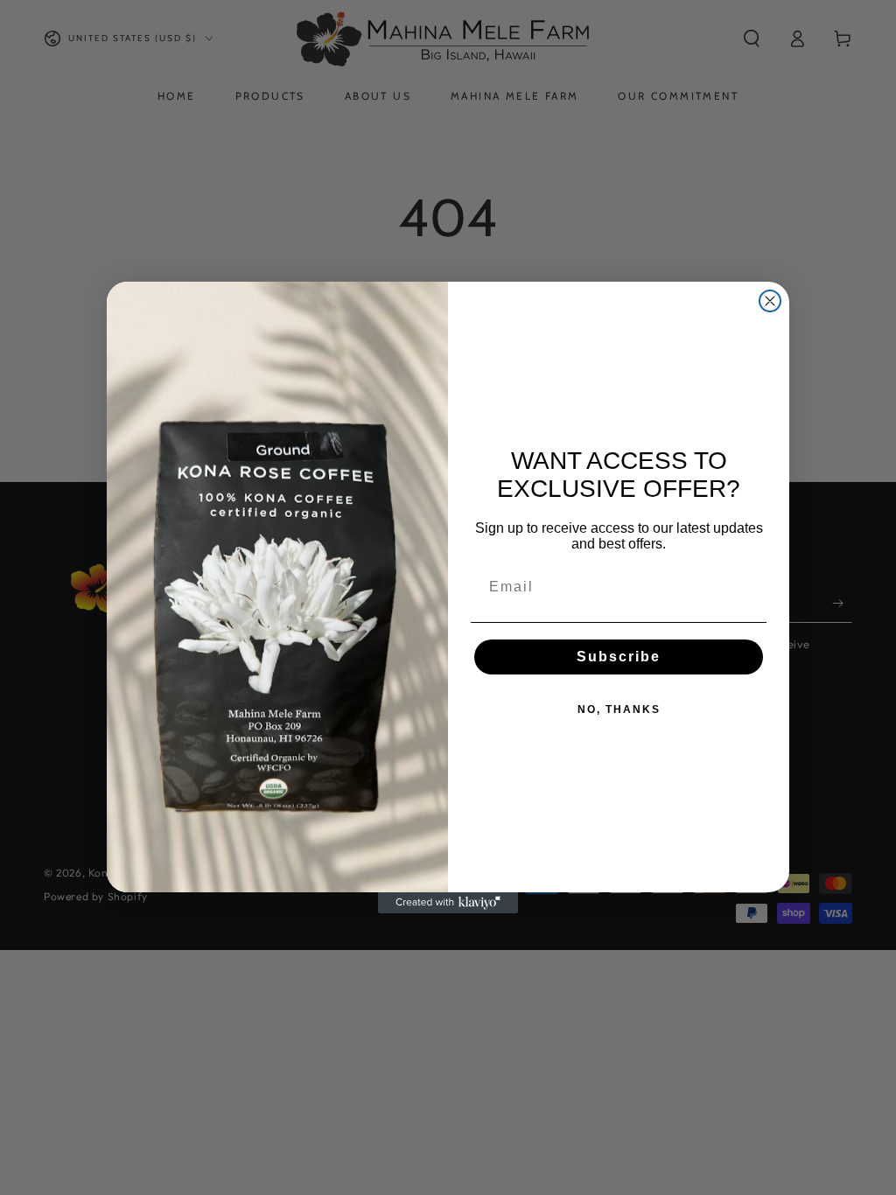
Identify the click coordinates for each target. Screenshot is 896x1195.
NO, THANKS (619, 709)
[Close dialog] (770, 300)
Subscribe (619, 656)
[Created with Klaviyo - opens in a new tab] (448, 902)
